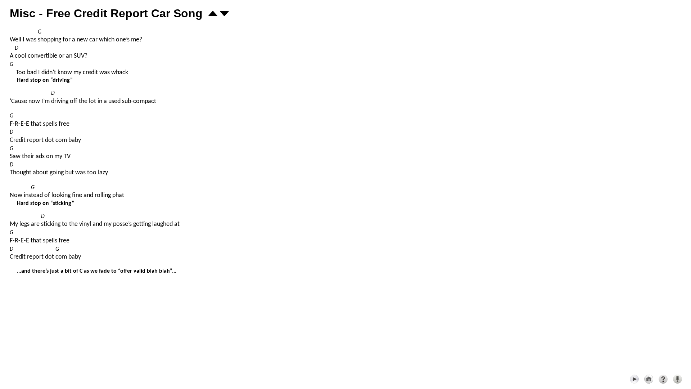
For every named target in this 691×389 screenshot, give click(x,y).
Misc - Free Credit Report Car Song (106, 13)
